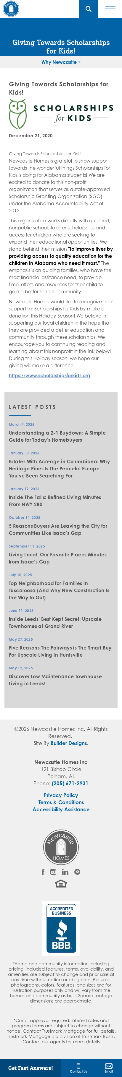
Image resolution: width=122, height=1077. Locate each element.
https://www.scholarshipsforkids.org (49, 375)
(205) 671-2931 (70, 783)
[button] (88, 9)
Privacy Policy (61, 795)
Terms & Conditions (61, 802)
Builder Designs (69, 743)
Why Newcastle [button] (59, 62)
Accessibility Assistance (61, 809)
